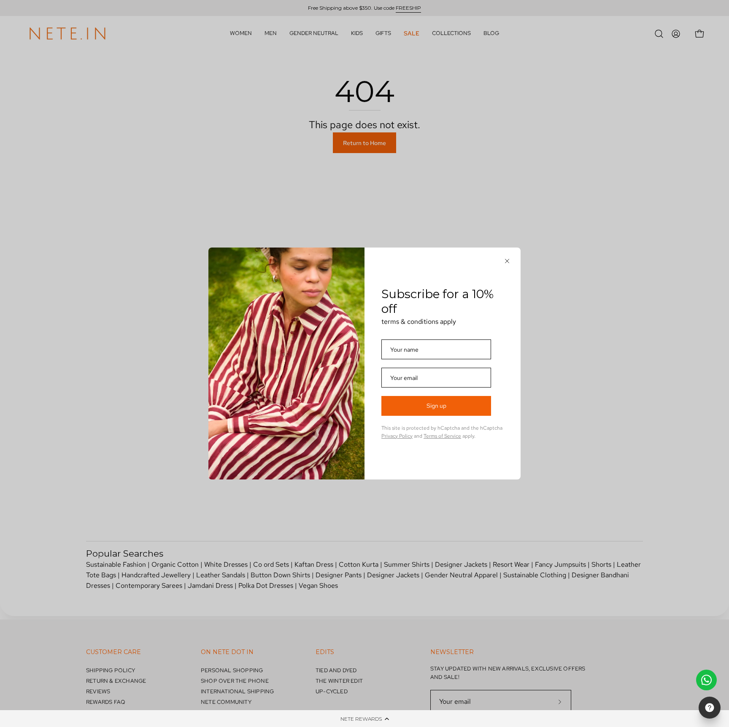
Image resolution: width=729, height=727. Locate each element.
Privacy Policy (397, 436)
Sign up (436, 405)
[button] (364, 718)
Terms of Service (442, 436)
